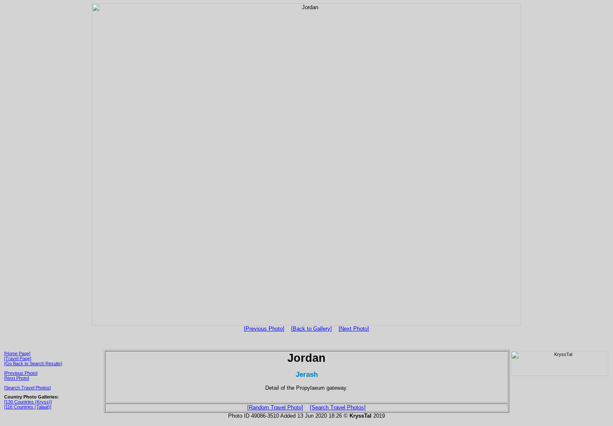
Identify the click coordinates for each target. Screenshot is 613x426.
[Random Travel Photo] (275, 407)
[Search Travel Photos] (27, 387)
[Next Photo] (354, 329)
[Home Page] (17, 353)
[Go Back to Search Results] (33, 363)
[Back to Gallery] (311, 329)
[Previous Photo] (264, 329)
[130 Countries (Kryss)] (28, 401)
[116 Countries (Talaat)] (27, 406)
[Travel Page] (17, 358)
